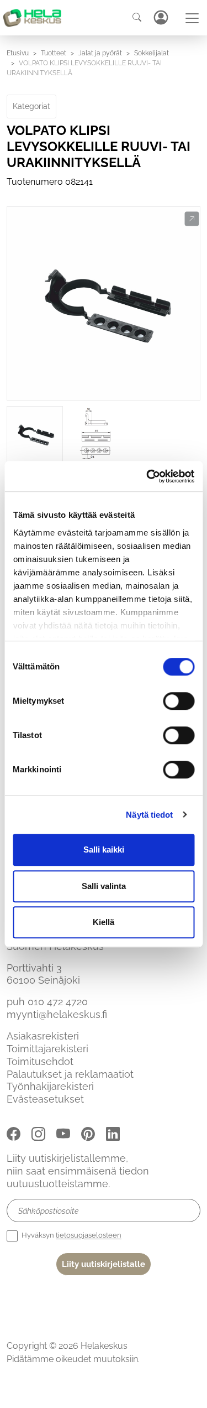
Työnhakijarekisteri (50, 1086)
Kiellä (103, 922)
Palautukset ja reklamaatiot (70, 1074)
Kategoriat (31, 106)
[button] (192, 219)
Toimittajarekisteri (47, 1048)
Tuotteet (53, 53)
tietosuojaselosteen (88, 1236)
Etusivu (18, 53)
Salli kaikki (103, 849)
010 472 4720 (58, 1001)
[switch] (178, 701)
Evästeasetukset (45, 1099)
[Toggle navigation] (192, 18)
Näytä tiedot (149, 814)
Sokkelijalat (151, 53)
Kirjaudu (160, 17)
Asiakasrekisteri (43, 1036)
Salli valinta (104, 886)
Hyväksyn (70, 1236)
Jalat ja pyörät (100, 53)
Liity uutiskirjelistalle (103, 1264)
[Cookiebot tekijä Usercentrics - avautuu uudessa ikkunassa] (147, 476)
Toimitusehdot (40, 1061)
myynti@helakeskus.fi (57, 1014)
